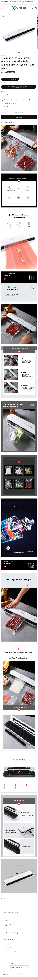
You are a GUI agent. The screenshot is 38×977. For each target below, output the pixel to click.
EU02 (19, 973)
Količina (3, 91)
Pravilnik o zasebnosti (10, 921)
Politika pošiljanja (9, 948)
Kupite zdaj (19, 117)
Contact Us (7, 944)
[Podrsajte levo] (15, 52)
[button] (2, 8)
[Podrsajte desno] (23, 52)
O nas (5, 917)
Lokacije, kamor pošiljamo (11, 952)
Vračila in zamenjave (9, 929)
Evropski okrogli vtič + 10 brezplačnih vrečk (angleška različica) (19, 87)
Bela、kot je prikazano (11, 79)
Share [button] (5, 898)
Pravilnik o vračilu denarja (11, 933)
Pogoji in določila (9, 925)
